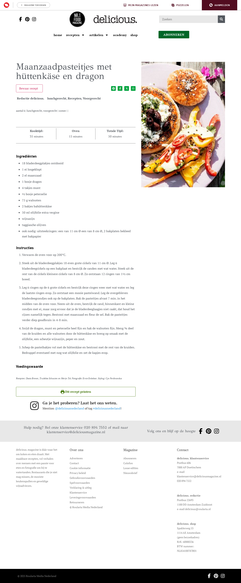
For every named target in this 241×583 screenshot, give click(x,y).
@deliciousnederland (69, 408)
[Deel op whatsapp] (133, 88)
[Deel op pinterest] (113, 88)
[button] (219, 5)
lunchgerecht (56, 98)
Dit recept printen (77, 392)
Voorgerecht (92, 98)
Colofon (128, 463)
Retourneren (77, 502)
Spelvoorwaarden (80, 482)
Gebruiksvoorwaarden (82, 478)
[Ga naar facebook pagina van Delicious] (19, 19)
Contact (74, 463)
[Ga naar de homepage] (77, 19)
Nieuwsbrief (130, 473)
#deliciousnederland (106, 408)
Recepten (74, 98)
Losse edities (130, 468)
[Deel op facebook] (120, 88)
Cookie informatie (80, 468)
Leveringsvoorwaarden (83, 497)
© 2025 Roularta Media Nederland (37, 576)
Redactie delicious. (30, 98)
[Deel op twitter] (126, 88)
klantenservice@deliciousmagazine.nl (76, 432)
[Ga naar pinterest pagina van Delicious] (26, 19)
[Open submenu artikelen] (106, 35)
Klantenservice (78, 492)
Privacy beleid (78, 473)
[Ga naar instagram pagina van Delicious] (33, 19)
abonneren (174, 35)
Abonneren (129, 458)
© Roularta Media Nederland (86, 507)
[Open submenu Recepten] (83, 35)
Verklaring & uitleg (81, 487)
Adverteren (76, 458)
